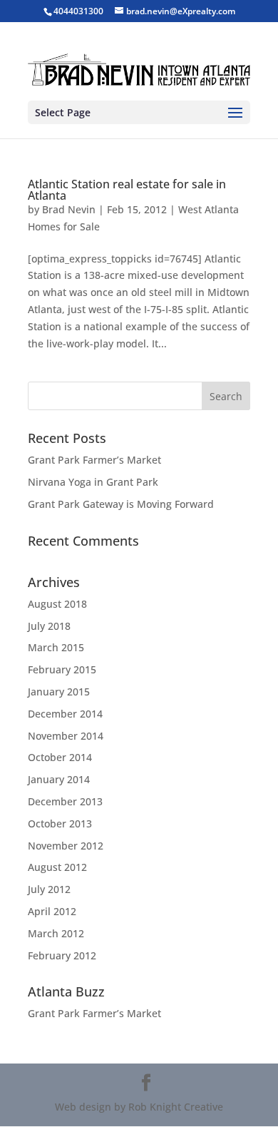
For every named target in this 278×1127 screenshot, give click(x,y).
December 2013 (65, 801)
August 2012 (57, 867)
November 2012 (65, 845)
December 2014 (65, 713)
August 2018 (57, 604)
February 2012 (62, 955)
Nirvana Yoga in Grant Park (93, 482)
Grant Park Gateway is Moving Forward (121, 504)
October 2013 (60, 823)
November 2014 (65, 736)
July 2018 (49, 626)
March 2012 (56, 933)
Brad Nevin (69, 209)
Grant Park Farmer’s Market (94, 459)
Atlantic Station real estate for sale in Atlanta (127, 189)
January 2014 (59, 779)
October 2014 (60, 757)
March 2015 (56, 647)
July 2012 (49, 889)
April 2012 (52, 911)
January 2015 (59, 691)
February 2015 (62, 669)
